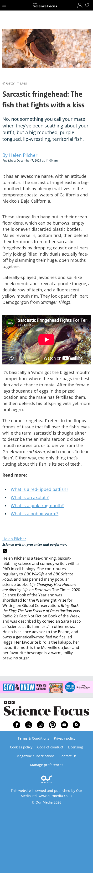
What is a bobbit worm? (34, 513)
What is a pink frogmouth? (37, 505)
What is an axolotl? (30, 497)
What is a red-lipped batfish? (39, 489)
